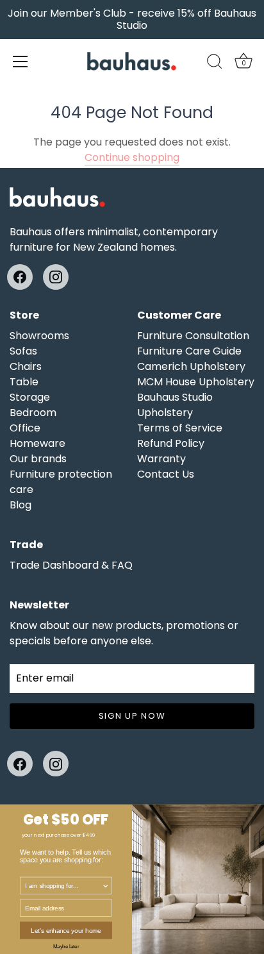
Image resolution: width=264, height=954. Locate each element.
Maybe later (66, 946)
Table (24, 381)
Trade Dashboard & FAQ (71, 565)
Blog (20, 505)
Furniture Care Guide (189, 351)
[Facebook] (19, 276)
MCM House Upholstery (195, 381)
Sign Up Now (132, 716)
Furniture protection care (61, 482)
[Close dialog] (257, 811)
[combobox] (63, 885)
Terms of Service (179, 428)
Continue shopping (132, 157)
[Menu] (20, 61)
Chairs (26, 366)
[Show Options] (106, 885)
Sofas (23, 351)
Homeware (37, 443)
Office (25, 428)
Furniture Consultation (193, 335)
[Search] (215, 63)
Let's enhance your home (66, 930)
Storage (30, 397)
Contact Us (165, 474)
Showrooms (39, 335)
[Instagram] (55, 276)
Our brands (38, 458)
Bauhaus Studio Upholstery (175, 405)
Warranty (161, 458)
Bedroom (33, 412)
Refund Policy (170, 443)
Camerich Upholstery (191, 366)
